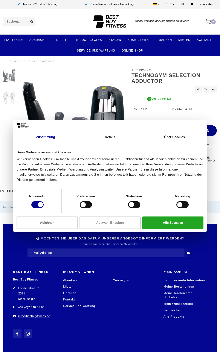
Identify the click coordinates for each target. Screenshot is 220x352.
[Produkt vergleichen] (213, 89)
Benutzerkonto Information (184, 280)
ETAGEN (114, 39)
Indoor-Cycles (89, 39)
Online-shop (132, 50)
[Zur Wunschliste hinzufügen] (206, 89)
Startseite (13, 39)
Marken (165, 39)
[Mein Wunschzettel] (192, 4)
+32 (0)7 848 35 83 (31, 307)
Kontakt (204, 39)
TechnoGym (141, 70)
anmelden (207, 4)
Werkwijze (121, 280)
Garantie (70, 293)
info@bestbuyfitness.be (34, 316)
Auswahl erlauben (110, 222)
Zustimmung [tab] (45, 137)
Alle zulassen (173, 222)
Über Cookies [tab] (174, 137)
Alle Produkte (173, 316)
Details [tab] (110, 137)
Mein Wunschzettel (178, 303)
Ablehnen (47, 222)
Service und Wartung (96, 50)
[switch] (86, 204)
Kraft (61, 39)
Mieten (184, 39)
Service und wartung (79, 306)
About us (70, 280)
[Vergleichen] (182, 4)
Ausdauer (38, 39)
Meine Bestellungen (178, 286)
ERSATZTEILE (138, 39)
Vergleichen (172, 310)
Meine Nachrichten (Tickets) (178, 295)
